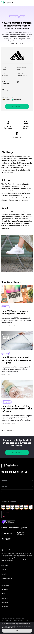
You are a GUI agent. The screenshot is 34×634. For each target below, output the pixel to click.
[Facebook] (6, 472)
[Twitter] (18, 472)
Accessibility (13, 620)
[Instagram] (2, 472)
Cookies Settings (10, 627)
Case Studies (13, 17)
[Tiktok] (10, 472)
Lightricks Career (7, 578)
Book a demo (17, 106)
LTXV (3, 594)
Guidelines (4, 618)
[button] (30, 3)
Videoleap (4, 606)
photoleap (4, 602)
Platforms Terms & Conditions (16, 618)
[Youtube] (14, 472)
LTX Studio (4, 589)
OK (17, 630)
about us (4, 570)
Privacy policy (5, 620)
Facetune (4, 598)
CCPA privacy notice (23, 620)
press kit (4, 574)
